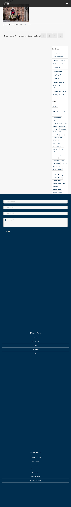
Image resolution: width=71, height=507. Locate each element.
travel (54, 169)
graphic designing (57, 143)
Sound (62, 160)
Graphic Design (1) (58, 71)
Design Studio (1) (58, 64)
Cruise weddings (57, 123)
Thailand (64, 163)
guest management (58, 146)
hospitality (56, 149)
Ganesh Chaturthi (57, 137)
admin (6, 24)
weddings (55, 186)
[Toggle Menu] (67, 4)
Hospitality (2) (57, 75)
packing (55, 157)
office (64, 154)
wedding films (63, 172)
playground (62, 157)
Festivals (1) (56, 67)
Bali (54, 112)
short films (56, 160)
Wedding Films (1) (58, 82)
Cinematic (55, 114)
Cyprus (55, 126)
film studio (56, 134)
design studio (62, 126)
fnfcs (62, 134)
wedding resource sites (59, 183)
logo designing (57, 154)
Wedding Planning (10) (59, 91)
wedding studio (57, 189)
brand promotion (61, 112)
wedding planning (57, 180)
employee (55, 129)
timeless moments (58, 166)
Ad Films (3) (56, 53)
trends (60, 169)
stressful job (56, 163)
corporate (63, 114)
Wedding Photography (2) (59, 86)
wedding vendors (57, 192)
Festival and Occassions (59, 132)
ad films (55, 106)
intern (62, 149)
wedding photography (58, 175)
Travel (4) (56, 78)
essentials (63, 129)
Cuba (65, 123)
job (58, 152)
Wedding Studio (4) (58, 95)
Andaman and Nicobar (59, 109)
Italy (54, 152)
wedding (55, 172)
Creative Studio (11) (59, 60)
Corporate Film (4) (58, 56)
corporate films (57, 117)
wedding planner (57, 177)
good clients (56, 140)
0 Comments (27, 24)
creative (55, 120)
